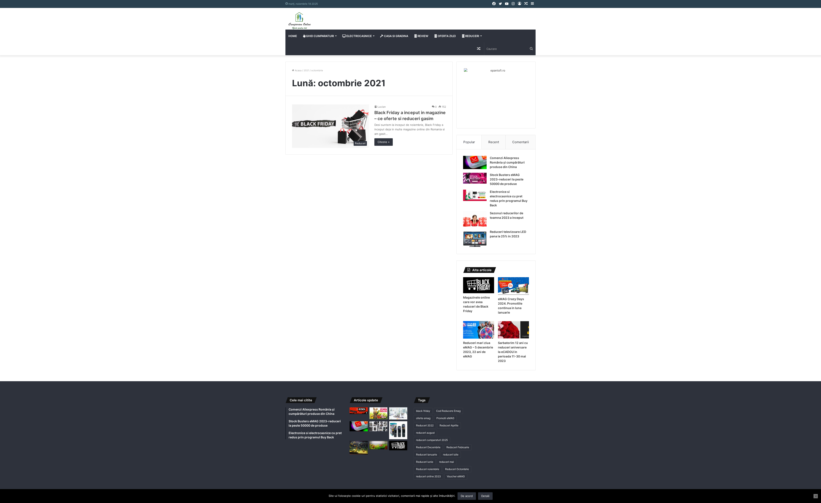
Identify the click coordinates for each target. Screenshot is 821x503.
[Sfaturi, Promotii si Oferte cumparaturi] (299, 20)
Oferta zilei (446, 36)
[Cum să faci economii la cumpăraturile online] (398, 413)
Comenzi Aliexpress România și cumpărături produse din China (507, 162)
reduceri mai (446, 461)
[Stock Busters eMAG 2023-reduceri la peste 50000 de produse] (475, 178)
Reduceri (472, 36)
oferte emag (423, 418)
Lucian (382, 106)
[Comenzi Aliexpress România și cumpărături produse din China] (475, 162)
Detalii (485, 496)
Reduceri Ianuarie (426, 454)
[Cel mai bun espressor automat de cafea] (378, 426)
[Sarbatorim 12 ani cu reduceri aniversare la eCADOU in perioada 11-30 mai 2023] (513, 330)
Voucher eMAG (456, 476)
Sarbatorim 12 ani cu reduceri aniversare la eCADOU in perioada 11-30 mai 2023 (513, 352)
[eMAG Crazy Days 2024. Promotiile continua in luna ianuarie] (513, 286)
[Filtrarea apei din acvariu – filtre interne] (398, 430)
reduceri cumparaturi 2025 (432, 440)
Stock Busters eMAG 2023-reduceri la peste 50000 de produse (506, 179)
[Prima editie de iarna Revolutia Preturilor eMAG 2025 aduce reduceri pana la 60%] (359, 410)
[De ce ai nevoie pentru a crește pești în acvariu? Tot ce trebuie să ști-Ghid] (378, 445)
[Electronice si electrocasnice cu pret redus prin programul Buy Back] (475, 195)
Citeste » (384, 142)
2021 (306, 70)
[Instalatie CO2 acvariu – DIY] (359, 448)
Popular (469, 142)
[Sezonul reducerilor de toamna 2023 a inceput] (475, 219)
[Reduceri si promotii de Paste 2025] (378, 413)
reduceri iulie (450, 454)
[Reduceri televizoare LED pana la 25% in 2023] (475, 238)
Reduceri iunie (424, 461)
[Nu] (816, 496)
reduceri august (425, 432)
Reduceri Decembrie (428, 447)
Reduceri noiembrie (427, 469)
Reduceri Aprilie (449, 425)
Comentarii (520, 142)
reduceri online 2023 (428, 476)
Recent (493, 142)
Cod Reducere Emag (448, 410)
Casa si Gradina (395, 36)
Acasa (297, 70)
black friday (423, 410)
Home (292, 36)
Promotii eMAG (445, 418)
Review (422, 36)
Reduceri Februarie (457, 447)
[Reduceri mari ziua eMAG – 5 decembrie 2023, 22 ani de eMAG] (478, 330)
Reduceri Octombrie (457, 469)
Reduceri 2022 (425, 425)
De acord (467, 496)
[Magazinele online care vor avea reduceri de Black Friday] (478, 285)
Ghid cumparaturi (319, 36)
